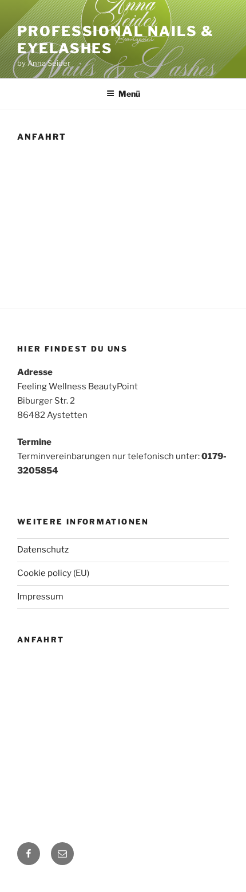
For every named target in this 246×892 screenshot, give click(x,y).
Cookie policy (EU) (53, 573)
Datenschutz (43, 549)
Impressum (40, 596)
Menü (129, 93)
